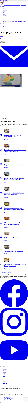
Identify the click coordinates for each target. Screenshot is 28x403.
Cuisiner (9, 21)
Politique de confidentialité (9, 399)
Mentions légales (6, 397)
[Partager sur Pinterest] (3, 42)
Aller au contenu (4, 0)
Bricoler (5, 21)
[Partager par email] (14, 70)
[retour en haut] (0, 402)
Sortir (16, 21)
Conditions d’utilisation (8, 398)
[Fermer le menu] (3, 19)
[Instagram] (14, 335)
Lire (21, 21)
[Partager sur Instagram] (2, 42)
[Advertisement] (14, 102)
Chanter (13, 21)
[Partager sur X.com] (4, 42)
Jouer (19, 21)
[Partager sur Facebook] (0, 42)
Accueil (4, 26)
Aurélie (1, 36)
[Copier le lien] (0, 71)
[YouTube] (14, 363)
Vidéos (24, 21)
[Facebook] (14, 307)
